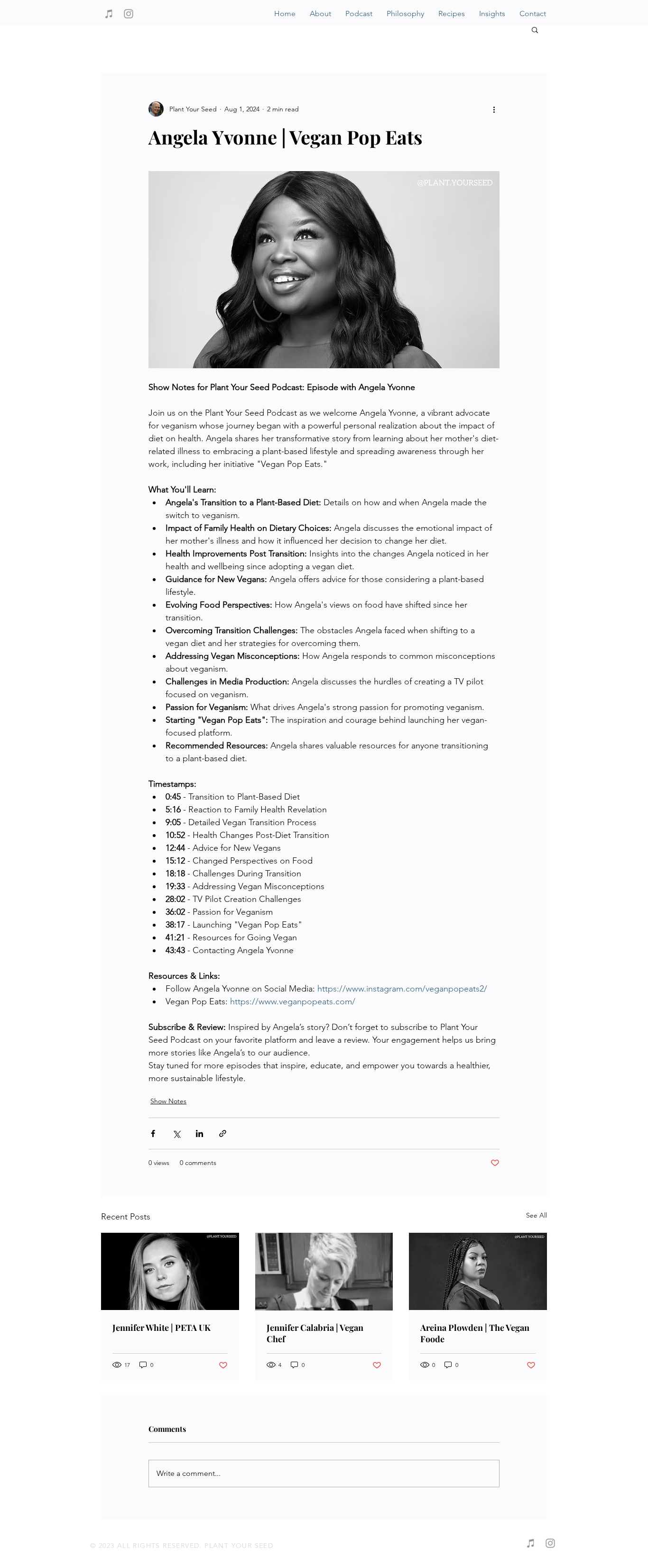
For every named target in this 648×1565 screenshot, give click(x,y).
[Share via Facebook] (152, 1133)
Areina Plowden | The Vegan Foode (474, 1333)
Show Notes (168, 1101)
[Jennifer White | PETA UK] (170, 1271)
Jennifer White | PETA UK (161, 1327)
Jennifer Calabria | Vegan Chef (315, 1333)
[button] (534, 29)
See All (536, 1215)
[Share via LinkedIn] (199, 1133)
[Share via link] (222, 1133)
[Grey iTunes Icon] (109, 14)
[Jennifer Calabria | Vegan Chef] (324, 1271)
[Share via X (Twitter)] (176, 1133)
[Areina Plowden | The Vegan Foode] (478, 1271)
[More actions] (494, 109)
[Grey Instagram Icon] (128, 14)
